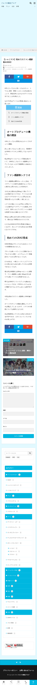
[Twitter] (18, 77)
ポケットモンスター (14, 543)
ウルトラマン (12, 602)
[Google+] (27, 77)
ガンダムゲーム (13, 506)
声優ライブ (12, 580)
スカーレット (14, 551)
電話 (26, 683)
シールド (13, 548)
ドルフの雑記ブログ (23, 675)
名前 (4, 410)
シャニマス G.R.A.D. (11, 69)
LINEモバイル (12, 617)
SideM (10, 480)
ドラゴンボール (13, 501)
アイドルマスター (15, 50)
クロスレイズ (12, 511)
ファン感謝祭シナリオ (16, 117)
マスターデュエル (14, 559)
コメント (6, 391)
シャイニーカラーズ (20, 67)
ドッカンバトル (13, 575)
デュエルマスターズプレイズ (17, 537)
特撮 (3, 6)
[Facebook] (9, 77)
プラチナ (13, 554)
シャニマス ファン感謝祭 (24, 69)
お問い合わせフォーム (27, 670)
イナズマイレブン (14, 527)
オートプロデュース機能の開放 (18, 112)
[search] (30, 453)
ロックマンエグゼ (14, 565)
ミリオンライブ (13, 490)
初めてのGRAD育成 (15, 121)
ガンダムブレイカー (14, 532)
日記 (18, 457)
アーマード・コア (14, 522)
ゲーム (11, 516)
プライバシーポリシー (10, 670)
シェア (11, 683)
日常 (10, 586)
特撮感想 (8, 457)
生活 (13, 6)
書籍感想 (11, 633)
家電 (17, 6)
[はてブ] (18, 81)
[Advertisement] (18, 27)
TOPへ (33, 683)
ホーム (3, 683)
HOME (5, 50)
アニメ (8, 6)
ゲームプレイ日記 (14, 570)
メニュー (18, 683)
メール (5, 418)
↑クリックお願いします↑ (11, 647)
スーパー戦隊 (12, 607)
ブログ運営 (12, 623)
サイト (5, 426)
